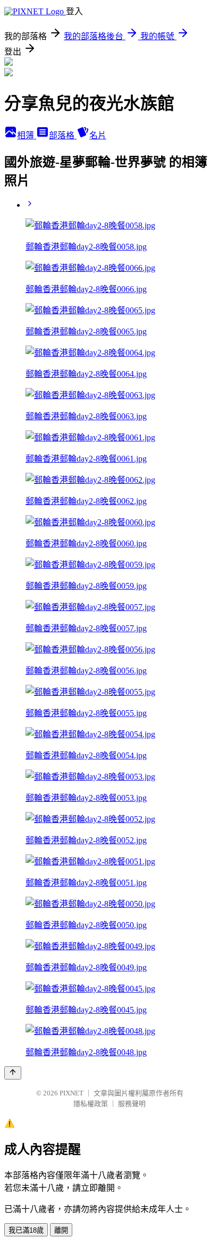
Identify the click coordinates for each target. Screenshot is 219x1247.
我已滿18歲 (26, 1230)
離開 (61, 1230)
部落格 (63, 135)
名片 (97, 135)
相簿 (26, 135)
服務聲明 (132, 1104)
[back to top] (12, 1073)
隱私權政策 (90, 1104)
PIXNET (71, 1093)
